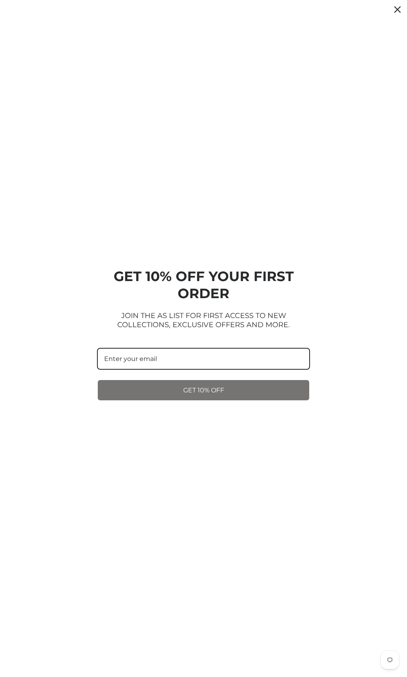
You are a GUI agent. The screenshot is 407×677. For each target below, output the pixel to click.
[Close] (397, 9)
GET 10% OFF (203, 390)
